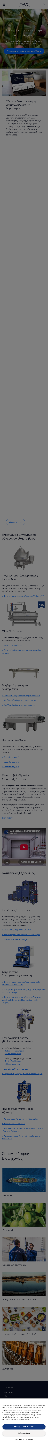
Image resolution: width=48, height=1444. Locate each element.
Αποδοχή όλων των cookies (24, 1427)
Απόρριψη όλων (24, 1433)
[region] (24, 1421)
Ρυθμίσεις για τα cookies (24, 1439)
